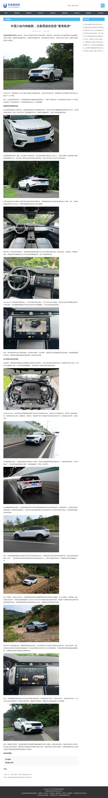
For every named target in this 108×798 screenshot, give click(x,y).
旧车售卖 (100, 13)
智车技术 (40, 13)
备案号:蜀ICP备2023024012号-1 (54, 791)
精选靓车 (88, 13)
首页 (6, 13)
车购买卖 (16, 13)
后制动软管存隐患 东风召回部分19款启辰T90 (20, 777)
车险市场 (52, 13)
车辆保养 (28, 13)
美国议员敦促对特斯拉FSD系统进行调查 (95, 27)
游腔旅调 (64, 13)
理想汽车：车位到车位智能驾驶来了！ (95, 45)
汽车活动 (76, 13)
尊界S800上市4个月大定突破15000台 (94, 30)
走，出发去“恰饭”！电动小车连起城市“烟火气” (20, 774)
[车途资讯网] (12, 6)
